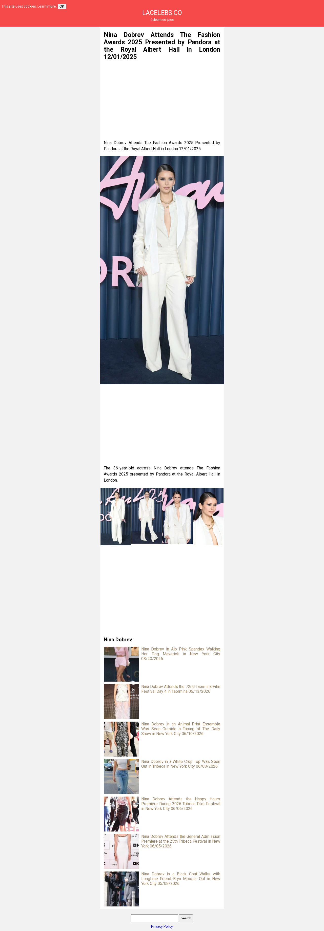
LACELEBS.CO (162, 12)
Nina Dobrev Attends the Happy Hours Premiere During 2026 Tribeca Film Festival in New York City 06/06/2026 (180, 804)
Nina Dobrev (118, 640)
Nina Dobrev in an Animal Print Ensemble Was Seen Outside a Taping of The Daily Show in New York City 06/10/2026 (180, 729)
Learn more (46, 6)
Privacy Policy (162, 926)
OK (61, 6)
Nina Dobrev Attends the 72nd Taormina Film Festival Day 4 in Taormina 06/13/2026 (180, 689)
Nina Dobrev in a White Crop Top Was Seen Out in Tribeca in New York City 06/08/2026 (180, 764)
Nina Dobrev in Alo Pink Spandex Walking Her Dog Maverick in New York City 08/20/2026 (180, 654)
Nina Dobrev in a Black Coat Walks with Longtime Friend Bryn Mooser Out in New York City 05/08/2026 (180, 878)
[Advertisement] (48, 62)
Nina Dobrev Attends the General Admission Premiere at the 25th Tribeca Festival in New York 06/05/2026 (180, 841)
